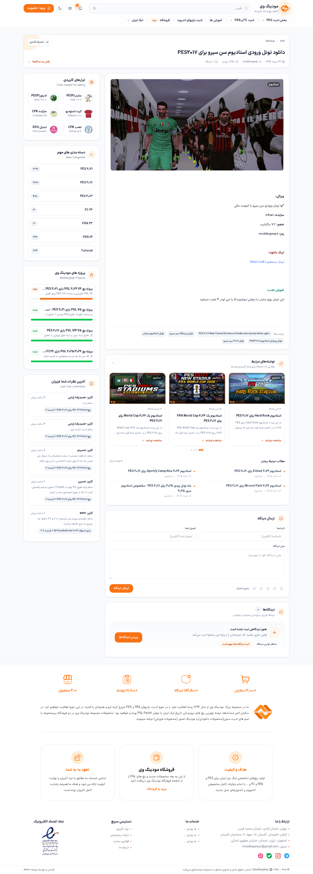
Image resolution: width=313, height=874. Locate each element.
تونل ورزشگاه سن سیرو (181, 333)
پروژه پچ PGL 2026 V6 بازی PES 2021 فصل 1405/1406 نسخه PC (52, 289)
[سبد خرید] (70, 8)
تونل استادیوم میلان (153, 333)
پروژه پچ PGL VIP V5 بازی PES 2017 (70, 330)
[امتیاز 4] (261, 588)
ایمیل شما (190, 528)
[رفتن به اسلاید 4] (191, 450)
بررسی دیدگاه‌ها (128, 637)
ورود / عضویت (36, 8)
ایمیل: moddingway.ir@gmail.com (264, 847)
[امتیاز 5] (254, 588)
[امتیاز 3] (267, 588)
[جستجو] (94, 8)
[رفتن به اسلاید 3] (194, 450)
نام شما (281, 528)
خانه (282, 41)
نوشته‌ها (270, 41)
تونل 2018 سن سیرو (233, 341)
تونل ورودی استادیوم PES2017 (266, 341)
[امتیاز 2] (274, 588)
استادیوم (274, 84)
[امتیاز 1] (281, 588)
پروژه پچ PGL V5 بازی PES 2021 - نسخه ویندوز (63, 310)
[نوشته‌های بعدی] (113, 363)
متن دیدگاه (279, 546)
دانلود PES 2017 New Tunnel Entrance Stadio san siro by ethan (234, 333)
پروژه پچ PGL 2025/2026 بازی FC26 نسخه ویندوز (61, 351)
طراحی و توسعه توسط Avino (39, 869)
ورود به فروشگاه (156, 789)
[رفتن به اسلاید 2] (196, 450)
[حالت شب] (60, 8)
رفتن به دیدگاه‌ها (39, 61)
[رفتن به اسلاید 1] (201, 450)
